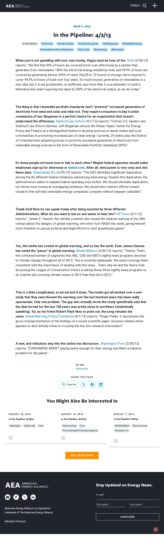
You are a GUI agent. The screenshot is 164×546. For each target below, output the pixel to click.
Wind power (117, 49)
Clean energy (69, 425)
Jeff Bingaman (110, 43)
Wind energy (100, 49)
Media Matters (86, 251)
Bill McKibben (122, 425)
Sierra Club (83, 49)
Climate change (65, 43)
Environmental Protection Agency (80, 430)
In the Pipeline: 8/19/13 (21, 419)
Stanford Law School (70, 121)
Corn (82, 425)
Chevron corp (140, 425)
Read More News (81, 455)
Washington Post (113, 343)
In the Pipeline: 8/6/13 (126, 419)
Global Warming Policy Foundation (49, 316)
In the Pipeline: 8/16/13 (73, 419)
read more (82, 369)
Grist (130, 60)
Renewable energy (132, 43)
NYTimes (122, 214)
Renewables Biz (44, 172)
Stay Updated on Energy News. (124, 485)
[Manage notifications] (155, 529)
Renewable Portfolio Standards (56, 49)
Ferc (40, 425)
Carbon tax (47, 43)
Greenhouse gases (88, 43)
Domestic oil (121, 430)
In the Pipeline (29, 43)
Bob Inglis (15, 425)
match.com (76, 168)
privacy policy (15, 521)
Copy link (71, 383)
